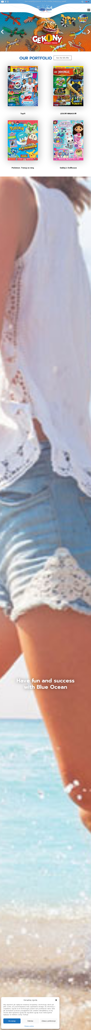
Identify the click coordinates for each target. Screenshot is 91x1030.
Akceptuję (12, 1021)
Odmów (30, 1021)
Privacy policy (29, 1026)
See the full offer (62, 58)
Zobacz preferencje (49, 1021)
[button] (56, 1000)
